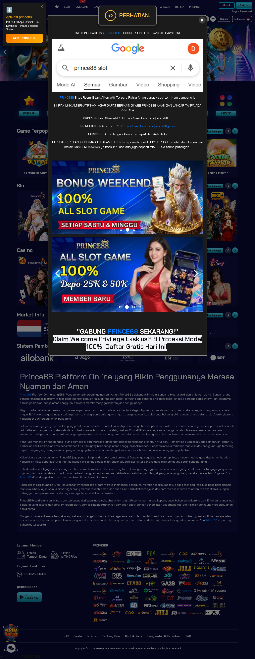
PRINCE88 (112, 33)
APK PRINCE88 (24, 38)
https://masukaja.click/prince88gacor (148, 126)
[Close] (202, 20)
